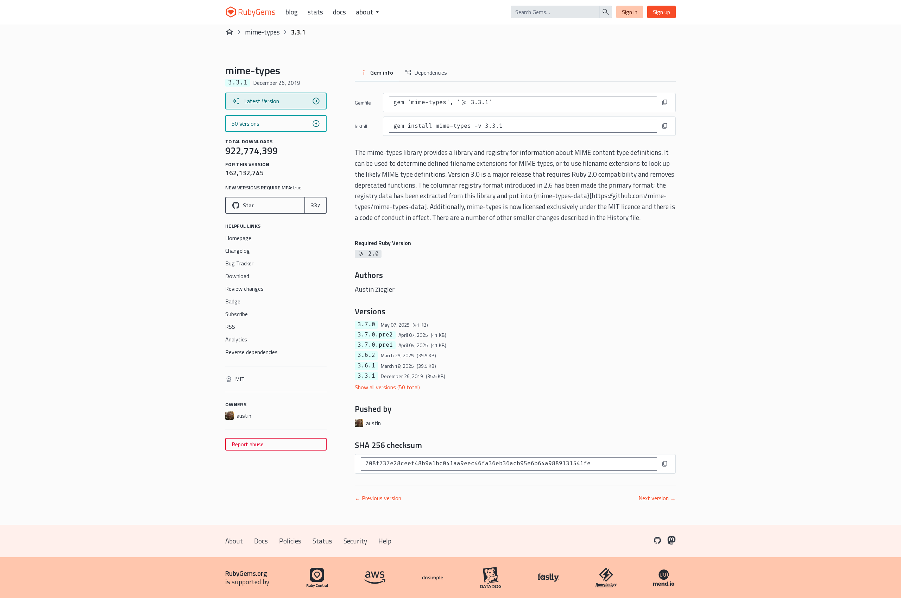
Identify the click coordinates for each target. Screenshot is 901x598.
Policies (290, 541)
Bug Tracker (239, 263)
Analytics (236, 339)
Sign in (629, 12)
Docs (339, 12)
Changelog (237, 250)
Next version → (657, 498)
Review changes (244, 288)
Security (355, 541)
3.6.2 (366, 355)
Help (384, 541)
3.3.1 (366, 375)
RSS (230, 326)
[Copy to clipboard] (665, 102)
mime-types (262, 32)
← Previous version (378, 498)
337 (315, 205)
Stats (315, 12)
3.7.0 (366, 324)
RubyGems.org (246, 573)
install (361, 126)
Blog (291, 12)
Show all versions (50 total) (387, 387)
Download (237, 276)
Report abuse (248, 444)
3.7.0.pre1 (375, 344)
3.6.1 (366, 365)
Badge (232, 301)
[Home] (229, 32)
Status (322, 541)
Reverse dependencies (251, 352)
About (234, 541)
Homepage (238, 238)
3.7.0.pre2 (375, 334)
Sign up (661, 12)
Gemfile (363, 102)
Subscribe (236, 314)
